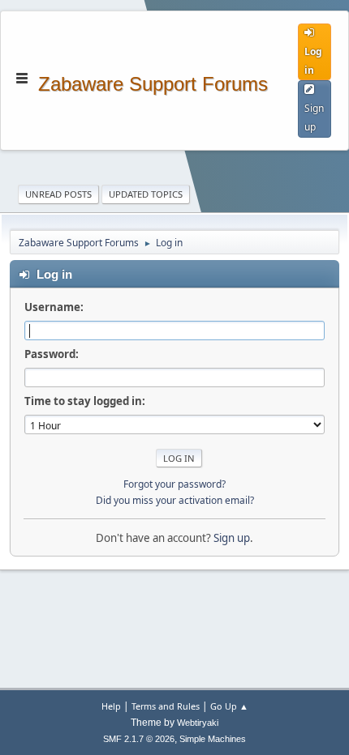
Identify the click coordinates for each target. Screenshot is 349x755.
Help (111, 706)
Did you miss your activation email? (175, 500)
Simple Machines (212, 739)
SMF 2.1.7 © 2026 (138, 739)
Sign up (231, 538)
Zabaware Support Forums (153, 82)
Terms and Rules (165, 706)
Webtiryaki (197, 722)
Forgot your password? (174, 484)
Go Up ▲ (229, 706)
